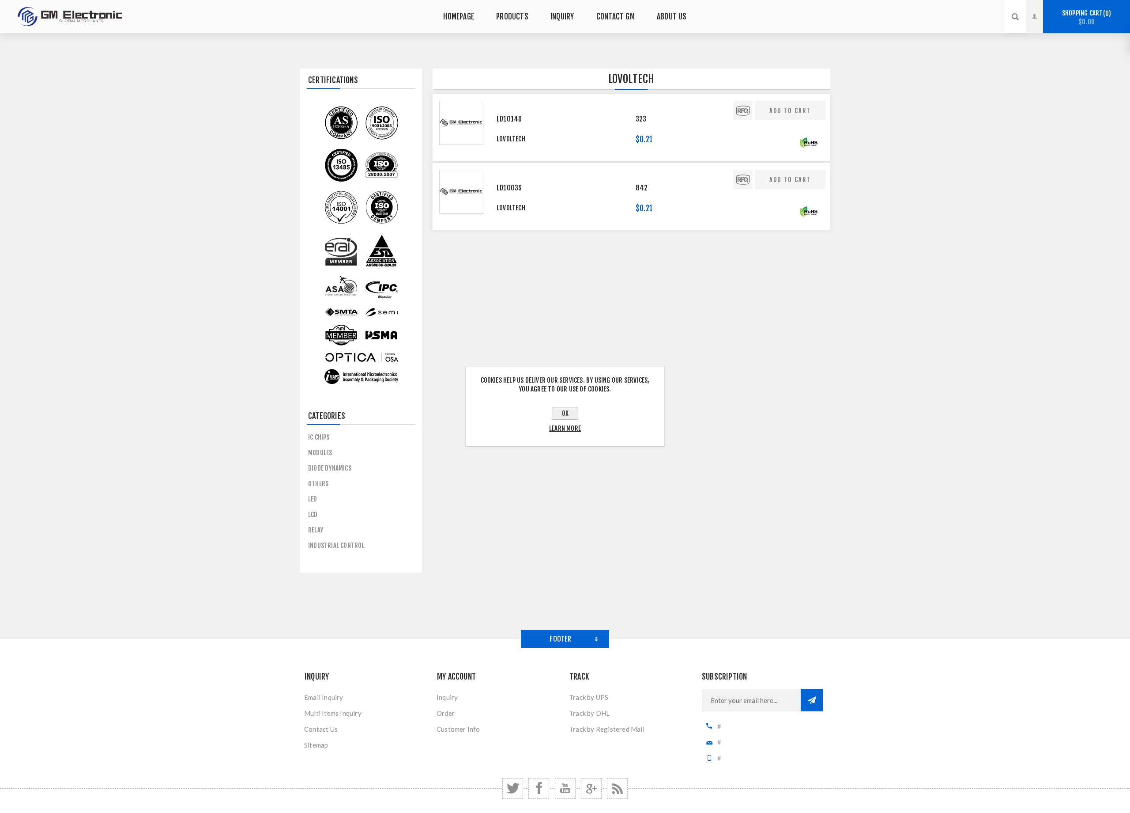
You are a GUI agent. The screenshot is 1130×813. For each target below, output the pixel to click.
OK (565, 413)
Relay (315, 530)
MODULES (320, 452)
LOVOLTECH (511, 139)
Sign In (1041, 8)
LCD (313, 514)
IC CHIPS (319, 437)
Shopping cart (1085, 17)
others (318, 483)
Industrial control (336, 545)
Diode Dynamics (329, 468)
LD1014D (509, 118)
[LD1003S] (461, 192)
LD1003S (509, 187)
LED (312, 499)
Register (1041, 25)
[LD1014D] (461, 123)
